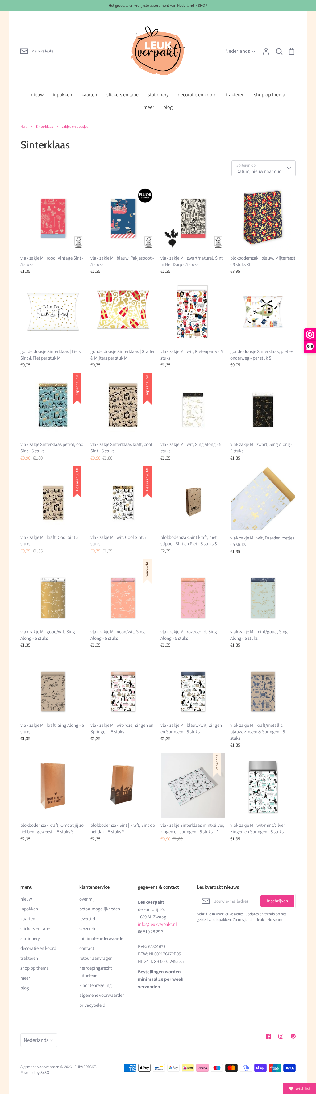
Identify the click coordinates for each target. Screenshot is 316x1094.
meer (148, 107)
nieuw (37, 94)
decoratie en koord (197, 94)
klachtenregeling (95, 985)
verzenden (89, 928)
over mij (87, 899)
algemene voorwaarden (102, 995)
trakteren (235, 94)
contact (86, 948)
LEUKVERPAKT (84, 1066)
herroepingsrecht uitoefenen (95, 971)
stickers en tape (122, 94)
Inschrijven (277, 901)
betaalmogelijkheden (99, 909)
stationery (158, 94)
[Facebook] (268, 1036)
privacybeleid (92, 1005)
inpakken (62, 94)
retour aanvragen (96, 958)
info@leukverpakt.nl (157, 924)
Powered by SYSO (34, 1072)
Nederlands (237, 51)
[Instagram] (281, 1036)
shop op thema (269, 94)
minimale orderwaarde (101, 938)
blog (168, 107)
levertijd (87, 918)
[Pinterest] (293, 1036)
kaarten (89, 94)
